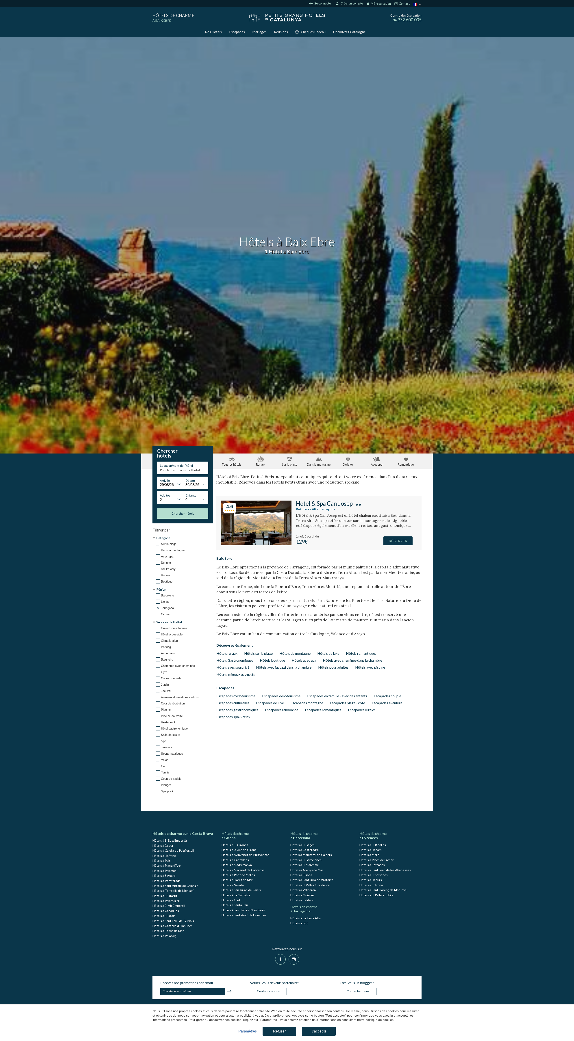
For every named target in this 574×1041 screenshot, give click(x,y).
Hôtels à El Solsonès (373, 875)
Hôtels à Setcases (372, 865)
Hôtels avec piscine (370, 667)
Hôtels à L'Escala (163, 916)
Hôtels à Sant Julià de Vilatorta (311, 880)
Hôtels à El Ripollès (372, 845)
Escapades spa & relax (233, 717)
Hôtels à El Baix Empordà (169, 840)
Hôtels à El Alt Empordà (168, 905)
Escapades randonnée (281, 710)
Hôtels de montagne (295, 653)
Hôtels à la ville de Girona (239, 850)
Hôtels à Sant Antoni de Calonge (175, 886)
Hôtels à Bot (299, 923)
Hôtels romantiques (361, 653)
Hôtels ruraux (226, 653)
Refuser (279, 1031)
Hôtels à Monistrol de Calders (311, 855)
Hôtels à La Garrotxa (236, 895)
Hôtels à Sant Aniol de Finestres (244, 915)
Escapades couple (387, 696)
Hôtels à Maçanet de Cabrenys (243, 870)
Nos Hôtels (213, 32)
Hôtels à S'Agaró (164, 875)
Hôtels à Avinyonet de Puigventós (245, 855)
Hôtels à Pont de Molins (238, 875)
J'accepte (318, 1031)
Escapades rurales (362, 710)
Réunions (281, 32)
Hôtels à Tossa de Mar (168, 931)
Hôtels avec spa (304, 660)
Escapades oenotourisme (281, 696)
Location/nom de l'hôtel (176, 465)
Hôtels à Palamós (164, 871)
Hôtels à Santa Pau (235, 905)
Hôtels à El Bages (302, 845)
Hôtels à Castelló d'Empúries (172, 926)
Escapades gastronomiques (237, 710)
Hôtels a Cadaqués (165, 911)
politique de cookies (379, 1020)
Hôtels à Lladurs (370, 880)
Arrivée (165, 480)
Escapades (237, 32)
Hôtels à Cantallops (235, 860)
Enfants (190, 495)
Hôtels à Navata (233, 885)
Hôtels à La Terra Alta (305, 918)
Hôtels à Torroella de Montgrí (173, 890)
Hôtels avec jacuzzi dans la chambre (283, 667)
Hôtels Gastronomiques (234, 660)
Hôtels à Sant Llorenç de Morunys (383, 890)
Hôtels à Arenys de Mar (306, 870)
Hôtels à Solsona (371, 885)
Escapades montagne (307, 703)
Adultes (165, 495)
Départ (190, 480)
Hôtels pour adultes (333, 667)
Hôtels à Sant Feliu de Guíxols (173, 921)
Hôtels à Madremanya (237, 865)
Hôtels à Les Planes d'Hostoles (243, 910)
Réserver (398, 541)
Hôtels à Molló (369, 855)
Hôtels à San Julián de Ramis (241, 890)
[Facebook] (280, 959)
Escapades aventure (387, 703)
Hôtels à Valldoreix (303, 890)
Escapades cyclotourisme (235, 696)
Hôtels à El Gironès (235, 845)
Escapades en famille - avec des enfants (337, 696)
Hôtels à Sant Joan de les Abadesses (385, 870)
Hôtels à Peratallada (166, 881)
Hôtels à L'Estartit (164, 896)
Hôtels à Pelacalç (164, 936)
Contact (404, 3)
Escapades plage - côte (347, 703)
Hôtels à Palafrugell (166, 901)
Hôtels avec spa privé (232, 667)
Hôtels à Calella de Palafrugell (173, 850)
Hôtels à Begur (162, 845)
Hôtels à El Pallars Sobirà (376, 895)
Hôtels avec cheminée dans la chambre (352, 660)
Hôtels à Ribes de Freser (376, 860)
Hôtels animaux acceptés (235, 674)
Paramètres (247, 1031)
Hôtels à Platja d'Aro (166, 865)
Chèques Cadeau (313, 32)
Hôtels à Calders (301, 900)
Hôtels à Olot (231, 900)
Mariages (259, 32)
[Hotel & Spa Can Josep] (256, 544)
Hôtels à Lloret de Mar (237, 880)
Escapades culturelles (232, 703)
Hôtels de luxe (328, 653)
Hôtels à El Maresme (304, 865)
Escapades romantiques (323, 710)
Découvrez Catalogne (349, 32)
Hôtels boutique (272, 660)
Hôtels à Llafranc (164, 855)
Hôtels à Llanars (370, 850)
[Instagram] (294, 959)
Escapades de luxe (270, 703)
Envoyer (229, 992)
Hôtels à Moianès (302, 895)
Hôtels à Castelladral (304, 850)
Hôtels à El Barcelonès (306, 860)
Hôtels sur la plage (258, 653)
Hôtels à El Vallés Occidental (310, 885)
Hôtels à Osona (301, 875)
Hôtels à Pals (161, 860)
